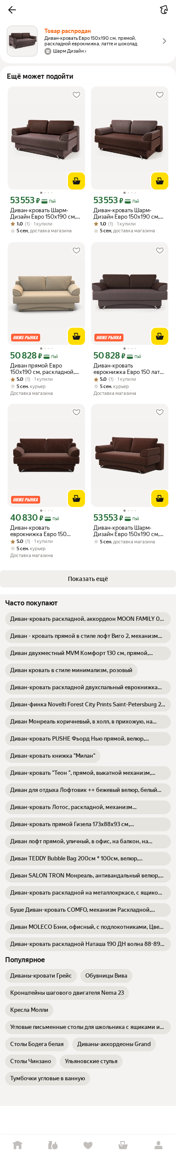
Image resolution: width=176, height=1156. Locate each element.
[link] (88, 619)
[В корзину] (76, 181)
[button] (12, 10)
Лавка (52, 1145)
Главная (17, 1145)
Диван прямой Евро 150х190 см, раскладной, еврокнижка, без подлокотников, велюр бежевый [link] (42, 368)
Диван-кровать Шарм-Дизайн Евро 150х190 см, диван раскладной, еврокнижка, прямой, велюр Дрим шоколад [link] (126, 531)
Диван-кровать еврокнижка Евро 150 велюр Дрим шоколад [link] (38, 531)
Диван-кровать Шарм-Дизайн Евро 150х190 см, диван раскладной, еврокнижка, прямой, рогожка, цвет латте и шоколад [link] (43, 213)
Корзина (123, 1145)
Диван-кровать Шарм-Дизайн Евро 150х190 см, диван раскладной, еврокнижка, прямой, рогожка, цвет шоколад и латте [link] (126, 213)
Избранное (88, 1145)
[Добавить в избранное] (76, 95)
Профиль (158, 1145)
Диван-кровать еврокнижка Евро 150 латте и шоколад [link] (129, 368)
